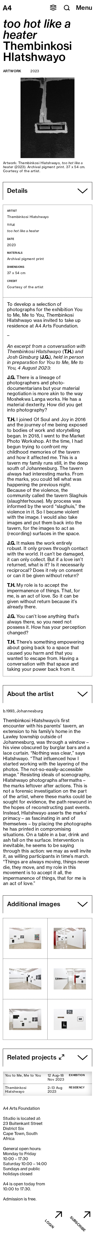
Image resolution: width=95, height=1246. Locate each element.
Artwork (12, 71)
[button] (53, 8)
